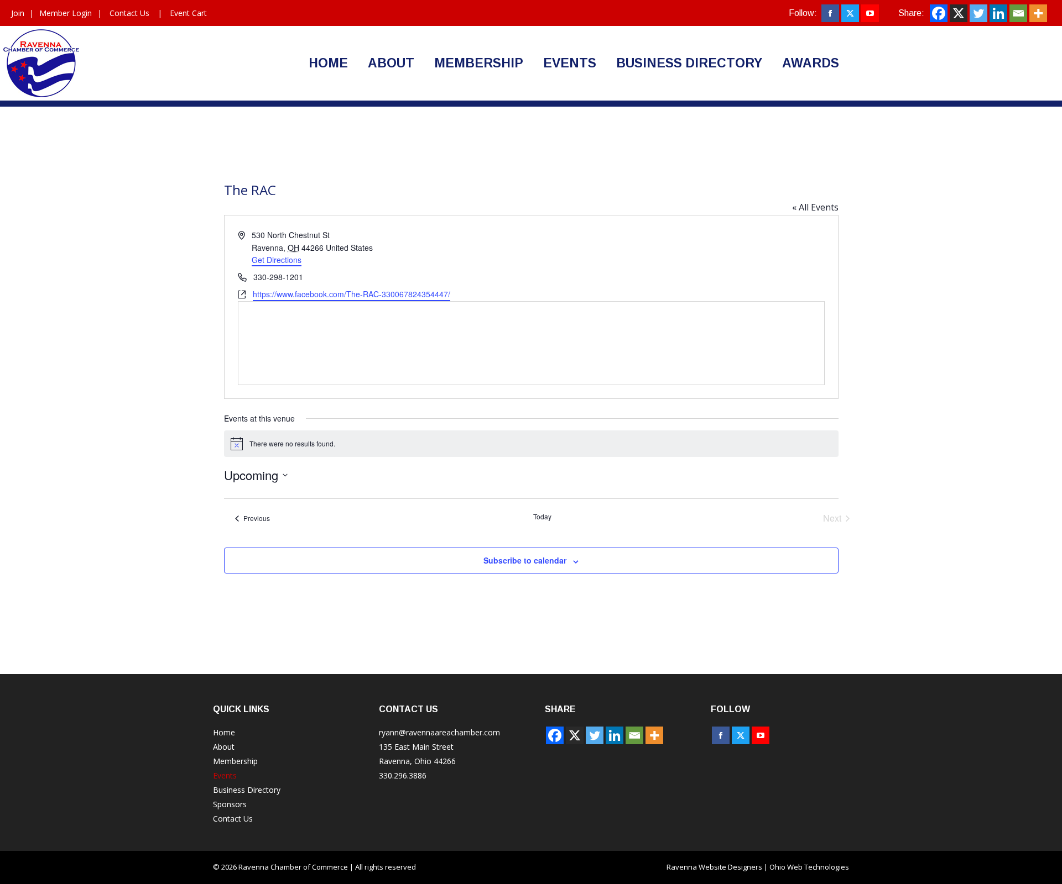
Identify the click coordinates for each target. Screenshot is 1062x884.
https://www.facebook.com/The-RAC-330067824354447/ (351, 293)
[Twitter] (978, 13)
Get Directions (276, 259)
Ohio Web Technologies (809, 867)
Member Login (65, 13)
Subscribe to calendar (524, 560)
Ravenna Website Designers (714, 867)
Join (17, 13)
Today (542, 516)
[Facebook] (939, 13)
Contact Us (129, 13)
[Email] (1018, 13)
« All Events (815, 207)
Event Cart (188, 13)
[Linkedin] (998, 13)
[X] (958, 13)
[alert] (531, 443)
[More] (1038, 13)
